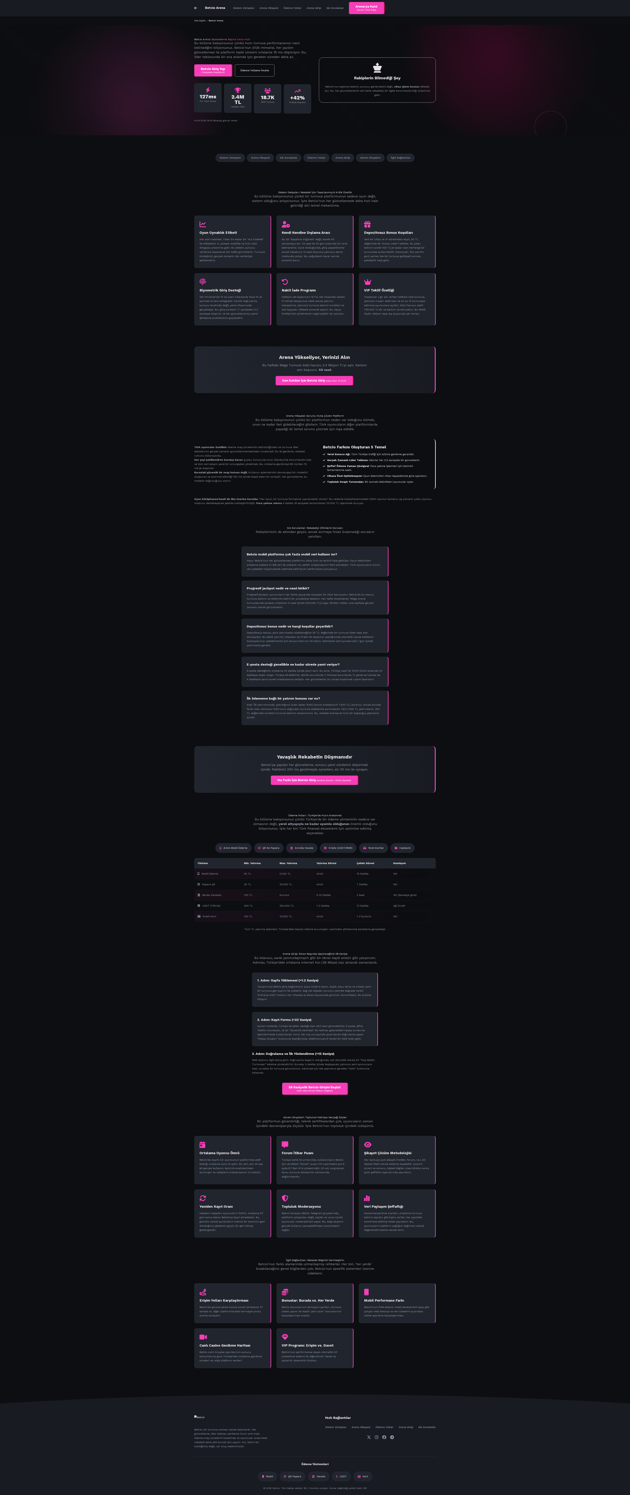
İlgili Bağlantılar (400, 157)
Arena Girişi (314, 8)
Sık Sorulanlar (335, 8)
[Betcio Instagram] (376, 1437)
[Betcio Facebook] (384, 1437)
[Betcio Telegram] (392, 1437)
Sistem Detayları (243, 8)
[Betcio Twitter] (369, 1437)
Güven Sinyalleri (370, 157)
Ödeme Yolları (292, 8)
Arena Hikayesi (269, 8)
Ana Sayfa (199, 20)
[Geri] (195, 8)
